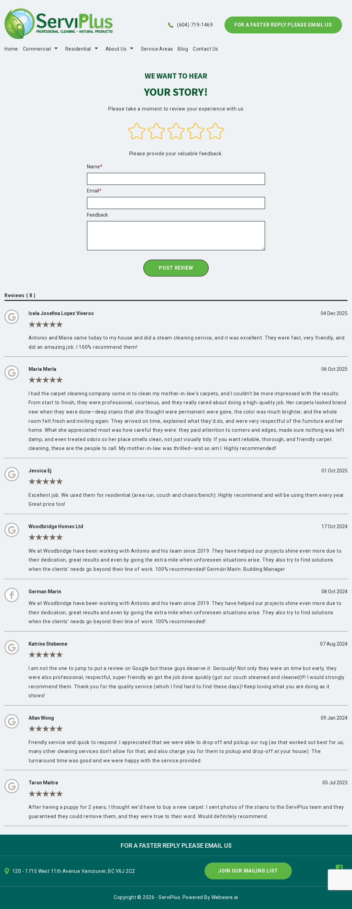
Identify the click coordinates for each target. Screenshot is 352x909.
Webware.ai (224, 897)
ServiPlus (169, 897)
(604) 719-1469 (195, 25)
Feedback (97, 215)
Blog (183, 49)
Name (93, 166)
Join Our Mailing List (248, 871)
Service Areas (157, 49)
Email (93, 191)
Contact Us (205, 49)
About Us (116, 49)
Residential (78, 49)
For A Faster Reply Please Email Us (283, 25)
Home (11, 49)
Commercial (37, 49)
